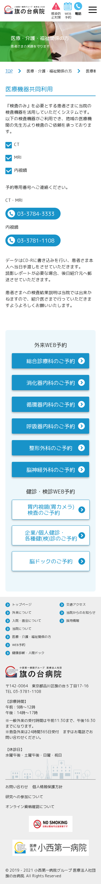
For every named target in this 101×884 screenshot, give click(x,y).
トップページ (22, 604)
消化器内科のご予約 (50, 382)
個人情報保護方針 (47, 786)
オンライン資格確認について (29, 806)
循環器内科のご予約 (50, 404)
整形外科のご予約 (50, 448)
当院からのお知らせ (80, 612)
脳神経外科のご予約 (50, 469)
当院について (22, 628)
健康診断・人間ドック (28, 653)
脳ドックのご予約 (50, 561)
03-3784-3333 (35, 213)
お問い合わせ (16, 786)
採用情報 (72, 620)
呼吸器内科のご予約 (50, 426)
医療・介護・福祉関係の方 (31, 636)
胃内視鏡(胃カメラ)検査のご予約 (50, 509)
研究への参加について (24, 796)
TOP (9, 71)
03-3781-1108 (35, 240)
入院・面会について (26, 620)
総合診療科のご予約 (50, 361)
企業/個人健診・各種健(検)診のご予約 (51, 535)
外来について (22, 612)
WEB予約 (18, 644)
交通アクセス (76, 604)
